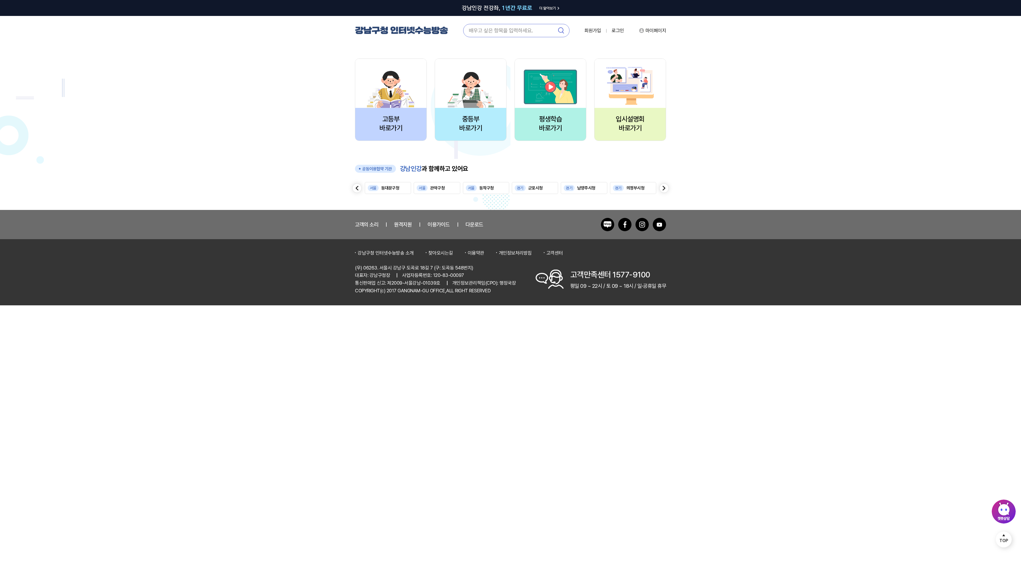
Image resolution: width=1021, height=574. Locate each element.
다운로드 (474, 224)
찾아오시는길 (440, 253)
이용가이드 (439, 224)
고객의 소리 (366, 224)
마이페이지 (656, 30)
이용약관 (476, 253)
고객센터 (554, 253)
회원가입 (592, 30)
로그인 (618, 30)
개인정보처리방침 (515, 253)
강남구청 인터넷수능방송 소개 (386, 253)
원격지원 (403, 224)
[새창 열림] (607, 224)
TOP (1003, 540)
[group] (388, 188)
